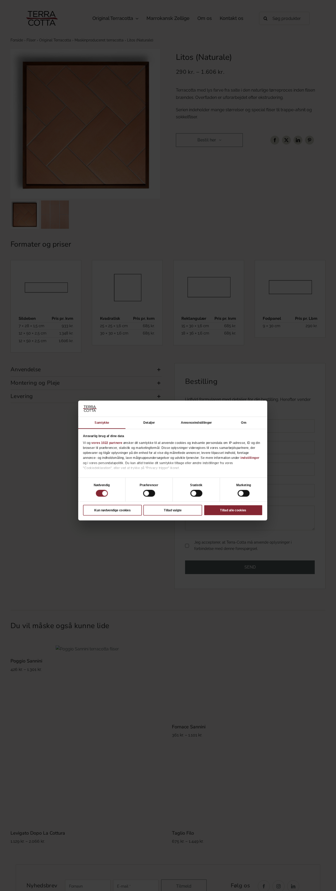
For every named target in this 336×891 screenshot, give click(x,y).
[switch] (149, 493)
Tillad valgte (172, 510)
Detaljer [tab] (149, 422)
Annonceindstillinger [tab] (196, 422)
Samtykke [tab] (101, 422)
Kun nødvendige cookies (112, 510)
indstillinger (249, 458)
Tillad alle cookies (233, 510)
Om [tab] (243, 422)
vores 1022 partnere (106, 443)
